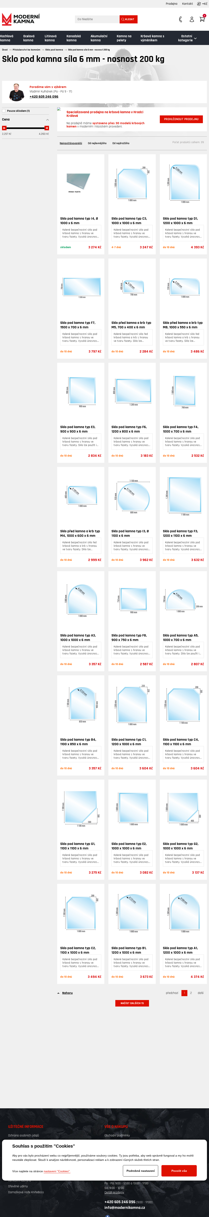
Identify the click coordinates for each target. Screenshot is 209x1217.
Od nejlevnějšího (97, 143)
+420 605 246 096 (44, 96)
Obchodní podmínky (117, 1135)
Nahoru (67, 993)
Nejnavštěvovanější (71, 143)
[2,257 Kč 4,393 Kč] (25, 126)
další (200, 993)
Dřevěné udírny (18, 1186)
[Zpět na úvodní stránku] (21, 19)
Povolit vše (179, 1170)
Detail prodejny (114, 1192)
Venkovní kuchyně (19, 1181)
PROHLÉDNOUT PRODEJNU (181, 119)
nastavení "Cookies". (57, 1171)
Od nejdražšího (120, 143)
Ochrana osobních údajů (23, 1135)
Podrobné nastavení (141, 1170)
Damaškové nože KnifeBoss (26, 1192)
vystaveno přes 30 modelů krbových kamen (106, 125)
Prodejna (171, 4)
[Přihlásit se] (192, 19)
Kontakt (187, 4)
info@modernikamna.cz (124, 1207)
